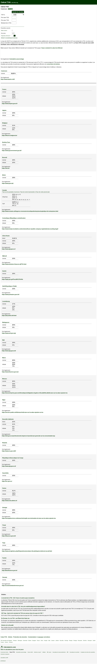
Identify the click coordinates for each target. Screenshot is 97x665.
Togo (3, 542)
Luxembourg (6, 301)
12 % (13, 128)
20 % (13, 92)
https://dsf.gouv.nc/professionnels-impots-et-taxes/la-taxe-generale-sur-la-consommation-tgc (28, 436)
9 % (13, 115)
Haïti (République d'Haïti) (9, 286)
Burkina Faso (6, 142)
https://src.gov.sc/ (7, 481)
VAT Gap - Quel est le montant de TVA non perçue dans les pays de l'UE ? (22, 613)
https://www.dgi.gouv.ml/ (9, 350)
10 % (13, 94)
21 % (13, 125)
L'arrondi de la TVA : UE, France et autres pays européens (17, 598)
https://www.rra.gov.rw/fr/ (9, 451)
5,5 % (13, 96)
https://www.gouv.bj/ (7, 183)
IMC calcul (49, 652)
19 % (13, 113)
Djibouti (4, 256)
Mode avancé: (4, 30)
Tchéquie (15, 640)
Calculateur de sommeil (74, 652)
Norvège (66, 640)
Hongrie (45, 640)
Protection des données (20, 637)
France (4, 89)
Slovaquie (90, 640)
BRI (67, 652)
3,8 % (13, 493)
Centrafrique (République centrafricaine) (13, 218)
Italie (49, 640)
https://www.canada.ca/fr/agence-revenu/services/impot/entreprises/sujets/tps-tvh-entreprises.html (30, 211)
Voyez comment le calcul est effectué (51, 48)
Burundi (4, 157)
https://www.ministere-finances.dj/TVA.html (14, 264)
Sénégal (4, 507)
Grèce (42, 640)
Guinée (4, 271)
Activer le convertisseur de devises (9, 37)
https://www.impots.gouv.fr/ (9, 103)
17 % (13, 304)
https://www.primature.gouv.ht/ (10, 294)
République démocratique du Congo (12, 458)
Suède (94, 640)
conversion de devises (53, 64)
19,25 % (10, 9)
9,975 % (14, 202)
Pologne (71, 640)
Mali (3, 340)
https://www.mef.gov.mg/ (9, 333)
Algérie (4, 110)
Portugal (75, 640)
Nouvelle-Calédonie (8, 419)
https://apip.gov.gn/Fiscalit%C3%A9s (12, 279)
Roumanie (80, 640)
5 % (13, 199)
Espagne (34, 640)
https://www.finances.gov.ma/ (10, 372)
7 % (13, 203)
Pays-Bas (62, 640)
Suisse (4, 488)
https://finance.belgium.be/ (9, 135)
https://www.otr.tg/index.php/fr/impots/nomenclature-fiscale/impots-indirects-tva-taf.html (27, 551)
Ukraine (6, 642)
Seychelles (5, 473)
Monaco (4, 378)
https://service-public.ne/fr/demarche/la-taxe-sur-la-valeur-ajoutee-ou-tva (22, 412)
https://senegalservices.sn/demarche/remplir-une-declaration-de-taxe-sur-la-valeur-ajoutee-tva (29, 518)
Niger (3, 399)
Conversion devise (4, 652)
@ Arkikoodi (3, 660)
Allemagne (20, 640)
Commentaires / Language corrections (39, 637)
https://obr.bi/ (5, 168)
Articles (10, 637)
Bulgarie (10, 640)
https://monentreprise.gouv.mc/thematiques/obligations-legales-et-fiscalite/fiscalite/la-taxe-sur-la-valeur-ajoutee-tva (34, 393)
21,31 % (14, 238)
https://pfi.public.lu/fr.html (9, 315)
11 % (13, 424)
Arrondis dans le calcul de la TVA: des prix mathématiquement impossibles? (23, 606)
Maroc (4, 357)
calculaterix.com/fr (4, 657)
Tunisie (4, 558)
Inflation (44, 652)
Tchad (4, 525)
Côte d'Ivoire (6, 235)
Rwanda (4, 442)
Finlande (11, 642)
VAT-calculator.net (4, 640)
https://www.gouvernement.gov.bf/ (11, 150)
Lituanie (53, 640)
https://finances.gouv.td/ (9, 536)
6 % (13, 129)
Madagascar (5, 322)
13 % (13, 197)
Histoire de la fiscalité (7, 625)
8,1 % (13, 490)
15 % (13, 194)
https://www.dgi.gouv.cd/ (9, 466)
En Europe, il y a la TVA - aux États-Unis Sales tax (15, 618)
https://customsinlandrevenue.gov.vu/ (13, 585)
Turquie (2, 642)
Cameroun (4, 71)
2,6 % (13, 495)
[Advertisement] (37, 15)
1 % (13, 430)
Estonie (29, 640)
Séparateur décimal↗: (6, 35)
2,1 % (13, 97)
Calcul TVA (6, 2)
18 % (13, 144)
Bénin (4, 175)
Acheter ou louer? (37, 652)
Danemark (25, 640)
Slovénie (85, 640)
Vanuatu (4, 577)
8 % (13, 308)
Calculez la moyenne (5, 654)
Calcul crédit (30, 652)
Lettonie (57, 640)
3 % (13, 309)
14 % (13, 196)
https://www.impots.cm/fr (8, 79)
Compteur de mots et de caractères (88, 652)
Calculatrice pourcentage (16, 59)
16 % (13, 460)
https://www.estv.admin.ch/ (9, 500)
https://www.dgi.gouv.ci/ (8, 249)
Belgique (4, 123)
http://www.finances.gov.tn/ (9, 570)
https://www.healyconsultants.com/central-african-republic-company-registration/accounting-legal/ (30, 229)
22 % (13, 421)
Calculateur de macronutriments (59, 652)
